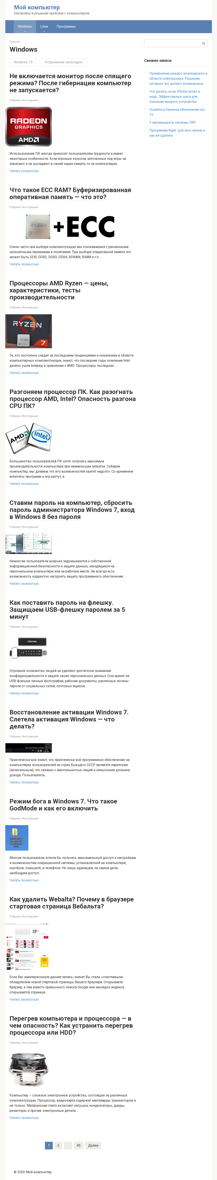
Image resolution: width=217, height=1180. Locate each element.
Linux (44, 26)
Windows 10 (23, 62)
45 (79, 1145)
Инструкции (30, 100)
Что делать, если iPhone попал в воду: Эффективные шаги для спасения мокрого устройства (174, 96)
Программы (66, 26)
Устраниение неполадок (64, 62)
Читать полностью (24, 171)
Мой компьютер (37, 7)
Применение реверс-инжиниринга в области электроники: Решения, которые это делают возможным (178, 78)
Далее (93, 1145)
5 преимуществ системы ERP (172, 122)
